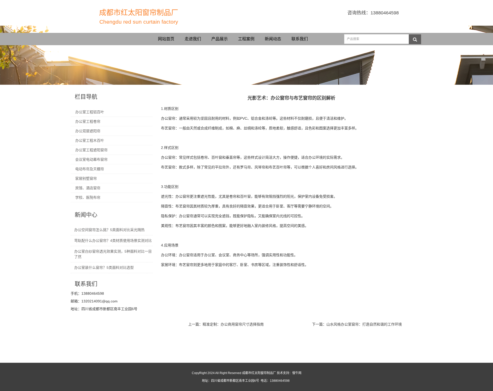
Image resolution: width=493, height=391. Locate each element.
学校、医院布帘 (87, 197)
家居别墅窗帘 (86, 178)
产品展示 (219, 39)
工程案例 (246, 39)
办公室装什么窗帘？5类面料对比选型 (104, 267)
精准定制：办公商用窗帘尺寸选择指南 (233, 324)
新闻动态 (273, 39)
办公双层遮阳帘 (87, 131)
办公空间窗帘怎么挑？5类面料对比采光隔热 (109, 230)
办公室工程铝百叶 (89, 112)
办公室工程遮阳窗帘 (91, 150)
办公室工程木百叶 (89, 140)
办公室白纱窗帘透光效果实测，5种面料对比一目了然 (113, 254)
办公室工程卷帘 (87, 121)
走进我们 (193, 39)
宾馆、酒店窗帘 (87, 188)
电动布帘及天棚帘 (89, 169)
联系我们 (299, 39)
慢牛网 (296, 373)
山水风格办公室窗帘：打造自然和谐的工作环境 (364, 324)
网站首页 (166, 39)
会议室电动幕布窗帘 (91, 159)
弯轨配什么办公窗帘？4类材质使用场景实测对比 (113, 241)
